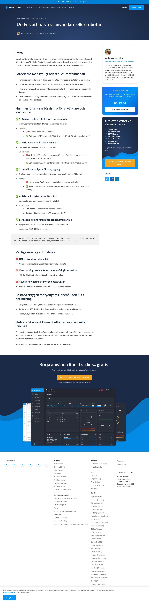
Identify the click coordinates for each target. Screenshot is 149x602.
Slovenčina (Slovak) (98, 571)
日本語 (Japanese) (97, 513)
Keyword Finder (59, 467)
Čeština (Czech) (96, 539)
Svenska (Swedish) (97, 526)
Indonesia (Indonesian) (99, 558)
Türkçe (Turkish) (96, 529)
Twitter (31, 464)
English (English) (96, 496)
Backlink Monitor (60, 480)
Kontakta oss (121, 464)
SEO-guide (57, 514)
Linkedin (39, 464)
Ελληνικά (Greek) (97, 545)
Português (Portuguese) (99, 522)
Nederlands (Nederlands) (100, 516)
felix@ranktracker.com (124, 486)
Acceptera (9, 598)
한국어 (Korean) (96, 581)
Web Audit (57, 473)
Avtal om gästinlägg (60, 521)
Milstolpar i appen (97, 485)
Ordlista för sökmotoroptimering (65, 511)
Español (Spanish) (97, 503)
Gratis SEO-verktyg (60, 518)
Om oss (119, 468)
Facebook (7, 464)
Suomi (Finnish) (96, 552)
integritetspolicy (9, 592)
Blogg (64, 7)
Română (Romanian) (98, 568)
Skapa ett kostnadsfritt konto (74, 378)
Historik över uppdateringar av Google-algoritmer (71, 524)
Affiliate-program (60, 505)
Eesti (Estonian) (96, 548)
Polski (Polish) (96, 519)
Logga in (124, 7)
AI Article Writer (59, 486)
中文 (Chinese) (96, 532)
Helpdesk (94, 488)
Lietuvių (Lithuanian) (98, 561)
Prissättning (55, 7)
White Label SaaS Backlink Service (65, 498)
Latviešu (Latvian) (97, 565)
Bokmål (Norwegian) (98, 584)
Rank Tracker (58, 464)
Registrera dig (136, 7)
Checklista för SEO (60, 483)
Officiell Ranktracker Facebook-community (23, 464)
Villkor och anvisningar (99, 464)
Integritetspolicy (97, 467)
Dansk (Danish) (96, 542)
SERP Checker (58, 470)
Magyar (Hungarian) (98, 555)
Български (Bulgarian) (99, 535)
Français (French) (97, 506)
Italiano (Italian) (96, 509)
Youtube (15, 464)
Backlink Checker (60, 477)
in (67, 382)
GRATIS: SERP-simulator (62, 490)
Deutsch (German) (97, 500)
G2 (47, 464)
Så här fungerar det (42, 7)
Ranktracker (13, 7)
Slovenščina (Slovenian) (99, 574)
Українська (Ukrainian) (99, 577)
